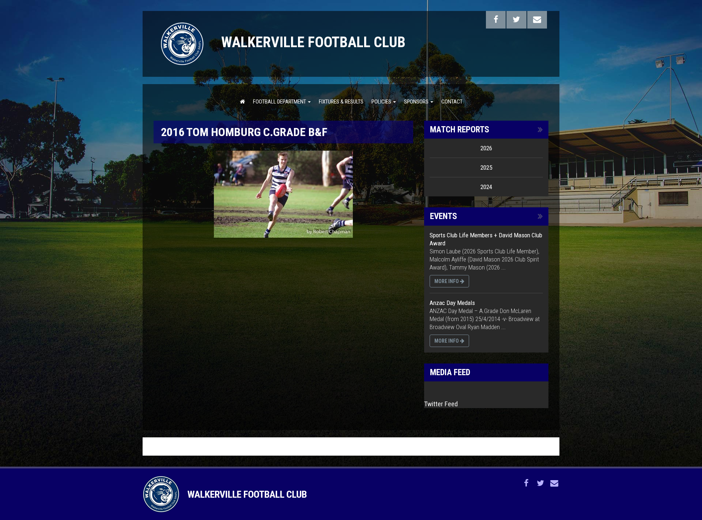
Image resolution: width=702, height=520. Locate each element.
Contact (452, 101)
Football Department (280, 101)
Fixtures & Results (341, 101)
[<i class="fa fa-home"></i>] (242, 101)
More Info (447, 281)
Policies (381, 101)
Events (443, 216)
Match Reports (459, 129)
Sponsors (417, 101)
